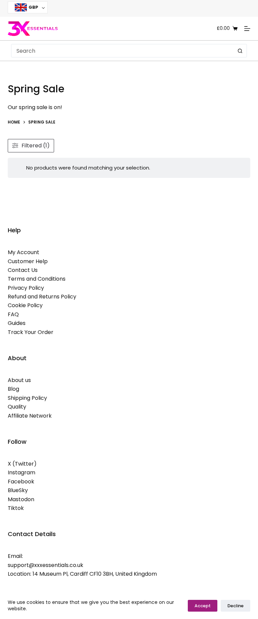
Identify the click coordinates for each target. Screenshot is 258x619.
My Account (23, 252)
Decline (235, 606)
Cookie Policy (25, 305)
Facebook (21, 481)
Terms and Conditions (37, 279)
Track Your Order (30, 332)
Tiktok (16, 508)
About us (19, 380)
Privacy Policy (26, 288)
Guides (17, 323)
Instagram (21, 472)
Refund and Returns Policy (42, 296)
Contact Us (23, 270)
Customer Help (28, 261)
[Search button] (240, 50)
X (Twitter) (22, 464)
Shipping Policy (27, 398)
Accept (203, 606)
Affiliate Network (30, 416)
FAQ (13, 314)
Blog (13, 389)
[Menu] (247, 29)
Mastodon (21, 499)
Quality (17, 407)
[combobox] (122, 50)
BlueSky (18, 490)
